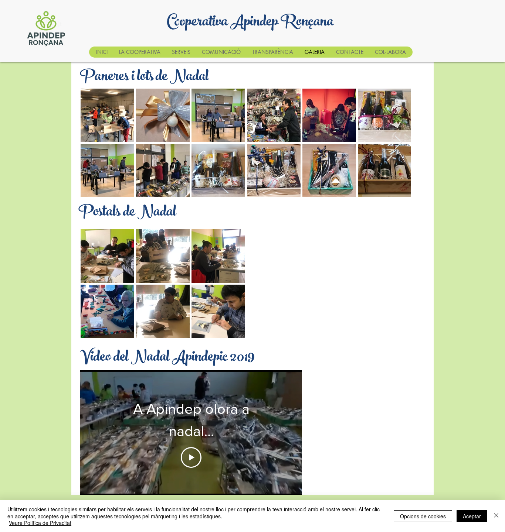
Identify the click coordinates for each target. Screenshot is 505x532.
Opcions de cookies (423, 516)
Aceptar (472, 516)
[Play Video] (191, 457)
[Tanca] (496, 516)
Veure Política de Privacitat (40, 522)
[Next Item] (398, 142)
